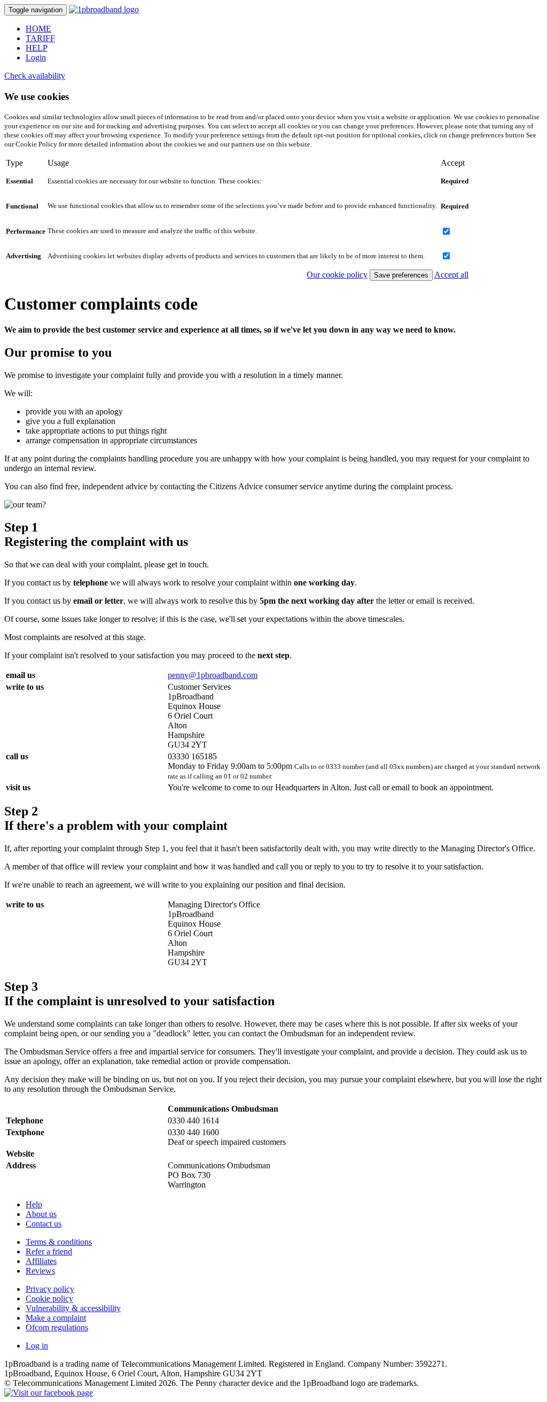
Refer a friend (49, 1251)
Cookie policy (49, 1298)
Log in (37, 1345)
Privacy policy (50, 1288)
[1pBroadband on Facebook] (48, 1392)
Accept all (451, 274)
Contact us (43, 1223)
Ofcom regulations (57, 1327)
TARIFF (40, 38)
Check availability (34, 75)
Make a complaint (56, 1317)
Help (34, 1204)
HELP (37, 47)
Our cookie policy (337, 274)
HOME (38, 28)
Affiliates (41, 1261)
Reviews (40, 1270)
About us (41, 1214)
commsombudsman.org (207, 1153)
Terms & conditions (59, 1241)
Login (36, 57)
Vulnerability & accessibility (73, 1308)
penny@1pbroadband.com (212, 675)
